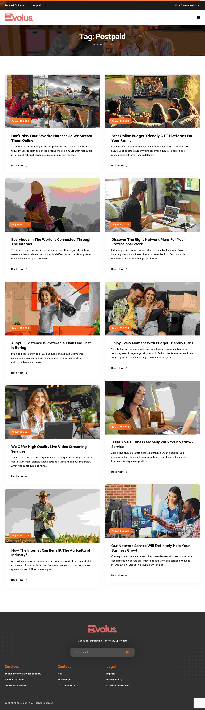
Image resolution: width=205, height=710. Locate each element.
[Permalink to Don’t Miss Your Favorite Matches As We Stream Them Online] (57, 101)
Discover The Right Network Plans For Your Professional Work (148, 242)
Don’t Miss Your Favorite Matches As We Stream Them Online (51, 138)
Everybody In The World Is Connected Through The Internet (51, 242)
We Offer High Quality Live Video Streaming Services (49, 449)
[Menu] (198, 17)
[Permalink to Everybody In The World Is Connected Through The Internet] (57, 205)
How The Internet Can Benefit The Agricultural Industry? (50, 552)
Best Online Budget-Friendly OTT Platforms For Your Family (152, 138)
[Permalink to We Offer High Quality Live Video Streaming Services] (57, 412)
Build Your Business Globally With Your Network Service (152, 444)
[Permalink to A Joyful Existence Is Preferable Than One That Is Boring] (57, 308)
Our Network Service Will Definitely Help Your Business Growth (150, 548)
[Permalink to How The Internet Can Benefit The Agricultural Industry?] (57, 516)
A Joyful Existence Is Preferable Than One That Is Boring (51, 345)
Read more (17, 166)
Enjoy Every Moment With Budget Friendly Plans (152, 343)
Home (95, 44)
